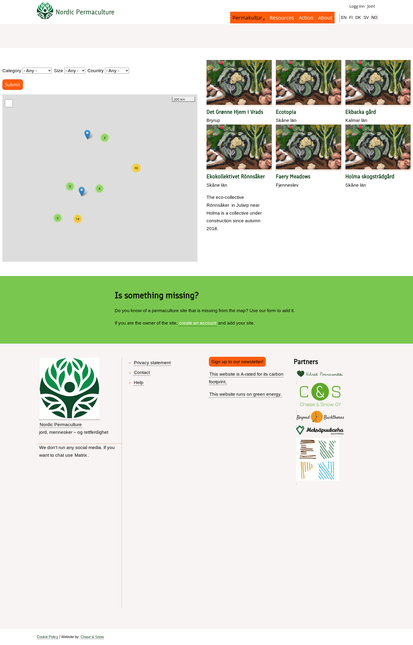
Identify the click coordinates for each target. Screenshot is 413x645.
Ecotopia (286, 111)
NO (374, 17)
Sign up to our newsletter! (237, 361)
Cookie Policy (47, 637)
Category (11, 70)
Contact (142, 372)
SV (366, 17)
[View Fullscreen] (8, 103)
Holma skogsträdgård (369, 176)
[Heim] (45, 12)
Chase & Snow (92, 637)
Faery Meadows (293, 176)
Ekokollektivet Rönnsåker (235, 176)
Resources (282, 17)
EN (344, 17)
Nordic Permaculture (85, 12)
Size (58, 70)
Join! (371, 6)
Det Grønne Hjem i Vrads (234, 111)
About (325, 17)
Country (95, 70)
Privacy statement (152, 362)
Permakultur (247, 17)
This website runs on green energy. (245, 394)
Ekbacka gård (360, 111)
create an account (197, 322)
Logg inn (357, 6)
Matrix (81, 455)
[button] (136, 168)
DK (358, 17)
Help (138, 382)
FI (351, 17)
